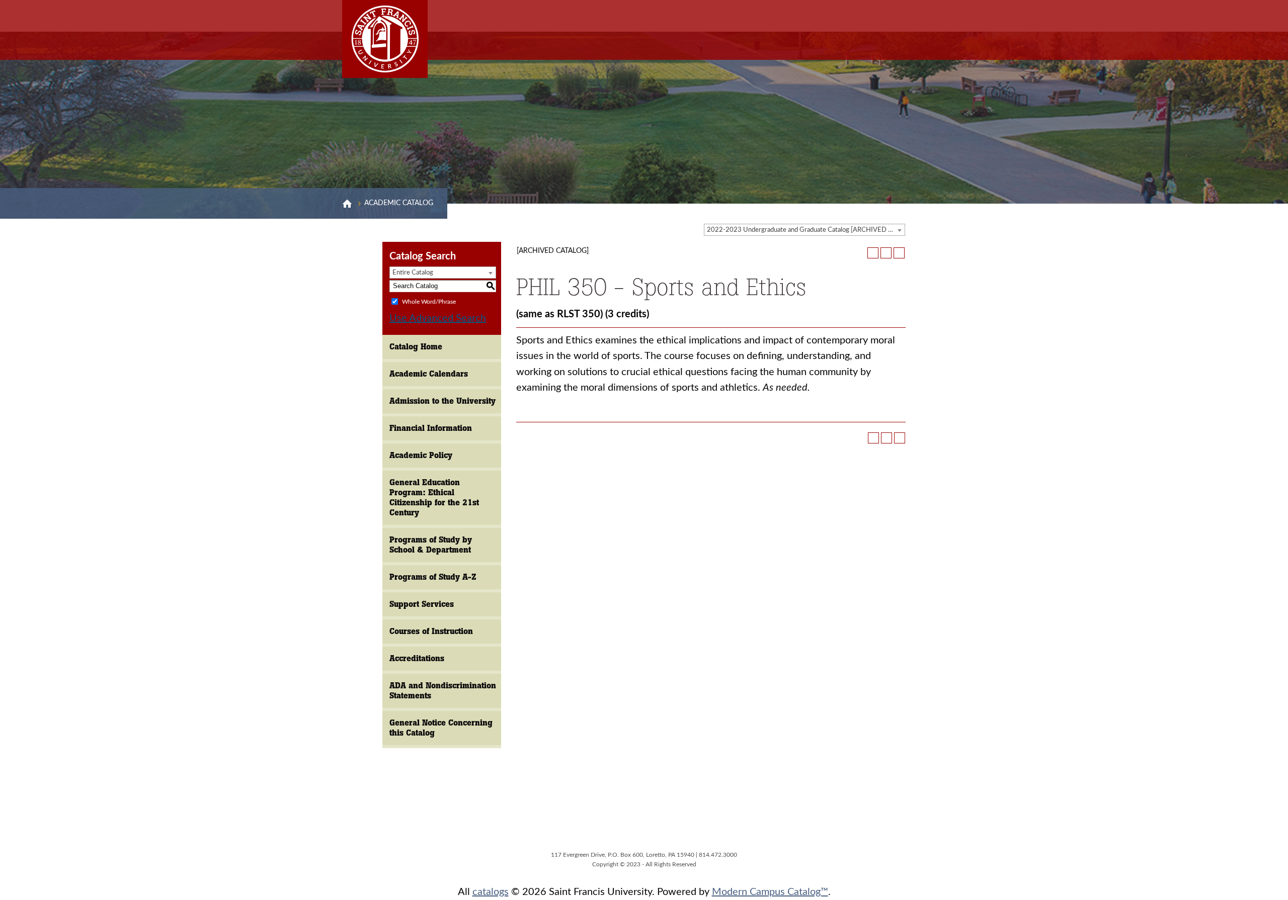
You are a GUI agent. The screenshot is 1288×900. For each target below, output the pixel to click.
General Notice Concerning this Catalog (441, 728)
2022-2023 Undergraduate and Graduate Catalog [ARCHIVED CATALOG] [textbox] (806, 230)
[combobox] (804, 230)
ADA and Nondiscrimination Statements (442, 690)
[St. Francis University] (385, 39)
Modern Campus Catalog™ (770, 892)
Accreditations (416, 658)
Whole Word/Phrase (429, 301)
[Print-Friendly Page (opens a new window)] (886, 252)
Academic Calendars (428, 374)
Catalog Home (415, 346)
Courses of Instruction (431, 631)
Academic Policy (420, 455)
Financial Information (430, 428)
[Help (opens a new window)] (899, 252)
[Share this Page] (872, 252)
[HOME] (347, 204)
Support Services (421, 604)
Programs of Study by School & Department (430, 545)
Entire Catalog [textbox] (412, 272)
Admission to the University (442, 401)
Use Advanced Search (437, 318)
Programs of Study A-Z (432, 577)
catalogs (490, 892)
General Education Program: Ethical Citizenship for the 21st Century (434, 497)
